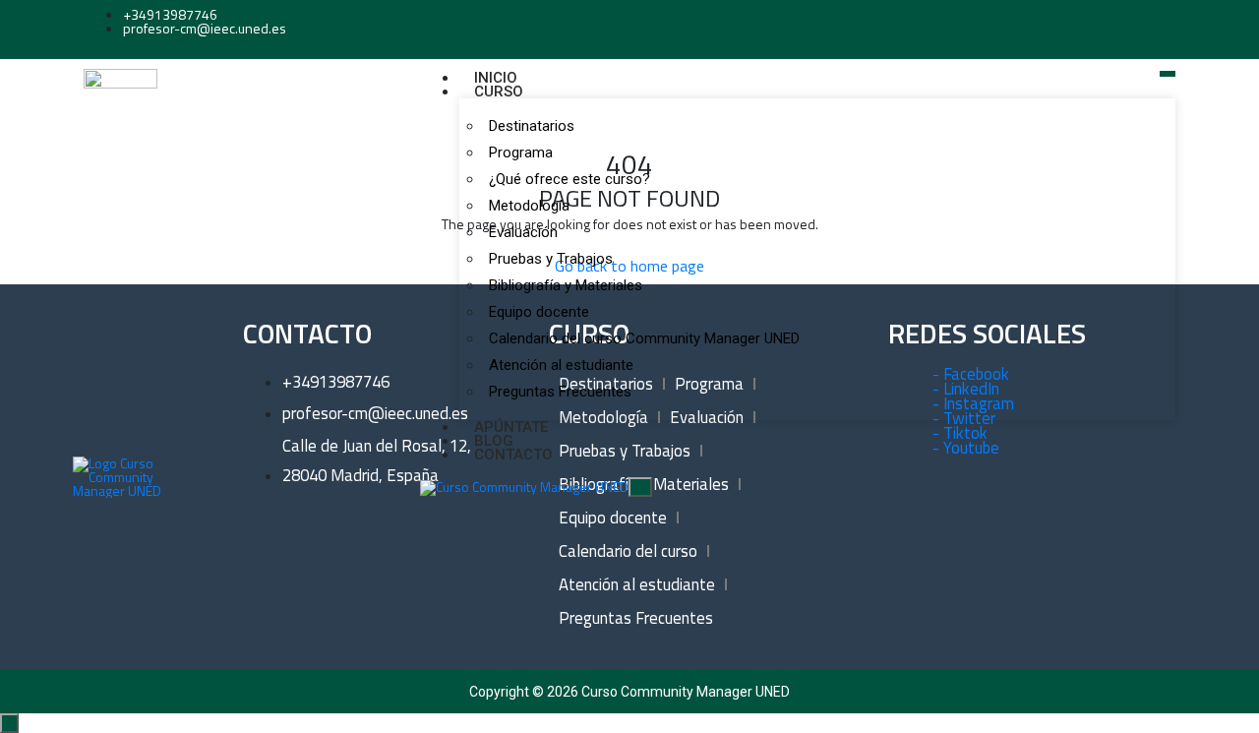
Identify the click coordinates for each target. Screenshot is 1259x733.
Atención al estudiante (561, 365)
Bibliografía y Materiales (565, 285)
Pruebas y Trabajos (551, 259)
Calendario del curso (628, 551)
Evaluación (523, 232)
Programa (521, 152)
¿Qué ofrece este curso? (569, 179)
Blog (493, 441)
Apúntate (511, 427)
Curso (498, 91)
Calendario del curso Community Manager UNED (644, 338)
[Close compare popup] (9, 723)
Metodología (529, 205)
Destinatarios (531, 126)
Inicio (495, 78)
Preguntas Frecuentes (560, 391)
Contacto (513, 454)
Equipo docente (539, 312)
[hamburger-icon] (1167, 74)
